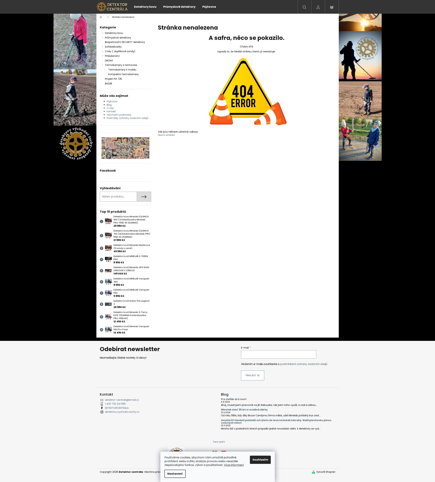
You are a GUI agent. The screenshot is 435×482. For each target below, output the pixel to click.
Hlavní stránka (166, 135)
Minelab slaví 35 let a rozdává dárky (244, 409)
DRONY (109, 60)
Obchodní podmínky (119, 115)
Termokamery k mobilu (122, 69)
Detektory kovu (114, 33)
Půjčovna (112, 101)
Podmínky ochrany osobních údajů (127, 118)
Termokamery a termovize (121, 65)
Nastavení (175, 474)
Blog (109, 105)
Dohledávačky (113, 46)
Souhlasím (260, 460)
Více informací (234, 465)
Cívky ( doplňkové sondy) (120, 51)
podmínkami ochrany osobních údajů (303, 364)
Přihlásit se (253, 375)
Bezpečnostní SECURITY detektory (125, 42)
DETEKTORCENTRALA (117, 408)
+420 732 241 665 (115, 404)
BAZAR (108, 83)
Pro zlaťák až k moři (233, 399)
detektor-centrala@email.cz (122, 400)
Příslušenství (112, 56)
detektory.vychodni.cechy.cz (122, 412)
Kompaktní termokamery (123, 74)
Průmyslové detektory (118, 37)
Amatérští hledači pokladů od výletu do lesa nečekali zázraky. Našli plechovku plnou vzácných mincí (276, 421)
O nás (110, 108)
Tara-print (219, 442)
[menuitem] (145, 7)
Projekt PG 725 (113, 79)
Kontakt (111, 111)
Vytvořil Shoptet (325, 472)
